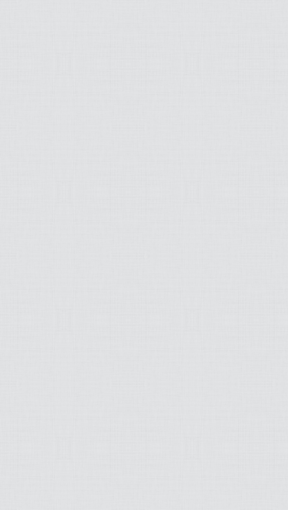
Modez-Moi (32, 41)
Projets (35, 71)
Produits (34, 66)
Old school (32, 76)
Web (39, 81)
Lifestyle (34, 51)
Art (40, 46)
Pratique (34, 61)
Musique (35, 56)
